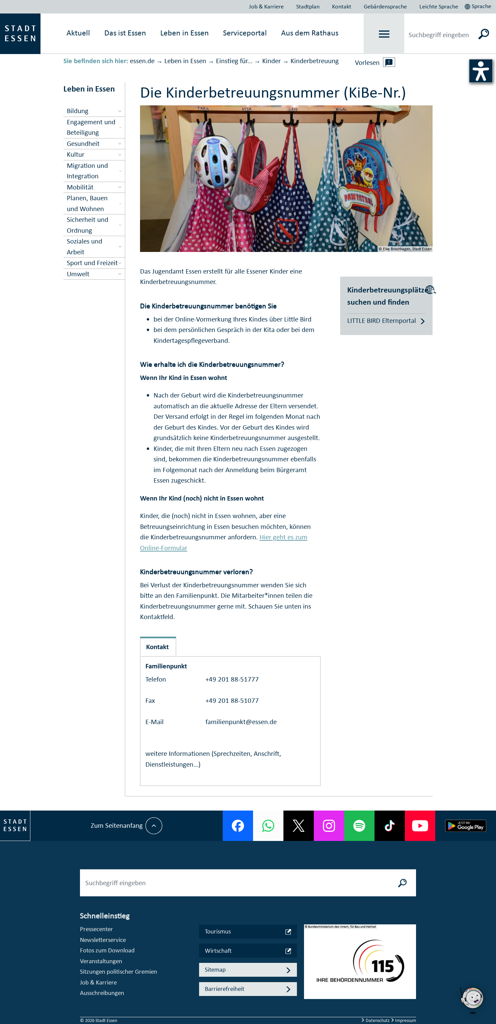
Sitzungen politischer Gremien (118, 971)
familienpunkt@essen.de (241, 721)
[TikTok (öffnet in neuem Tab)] (390, 826)
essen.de (142, 60)
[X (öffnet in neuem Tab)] (298, 826)
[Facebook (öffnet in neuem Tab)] (238, 826)
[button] (479, 5)
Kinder (271, 60)
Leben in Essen (185, 60)
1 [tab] (309, 956)
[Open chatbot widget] (472, 1000)
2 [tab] (309, 967)
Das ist (125, 32)
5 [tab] (309, 999)
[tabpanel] (360, 965)
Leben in (184, 32)
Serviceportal (245, 32)
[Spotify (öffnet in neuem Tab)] (359, 826)
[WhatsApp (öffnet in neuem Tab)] (268, 826)
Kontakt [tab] (157, 646)
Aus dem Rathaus (309, 32)
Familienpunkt (166, 666)
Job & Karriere (266, 6)
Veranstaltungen (101, 961)
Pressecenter (96, 929)
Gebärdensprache (385, 6)
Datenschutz (378, 1020)
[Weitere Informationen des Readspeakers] (389, 62)
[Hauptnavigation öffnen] (384, 34)
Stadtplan (308, 6)
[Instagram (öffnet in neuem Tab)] (329, 826)
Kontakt (341, 6)
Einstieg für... (234, 60)
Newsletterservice (103, 940)
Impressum (405, 1020)
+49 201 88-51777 (232, 679)
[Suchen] (484, 33)
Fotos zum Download (107, 950)
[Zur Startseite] (20, 33)
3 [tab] (309, 977)
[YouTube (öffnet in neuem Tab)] (420, 826)
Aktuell (78, 32)
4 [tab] (309, 988)
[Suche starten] (402, 882)
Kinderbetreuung (315, 60)
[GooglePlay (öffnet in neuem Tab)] (465, 826)
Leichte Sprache (438, 6)
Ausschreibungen (102, 993)
